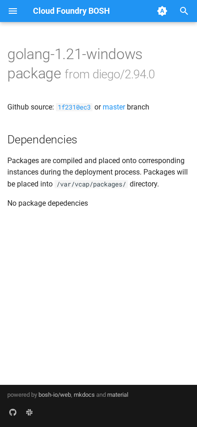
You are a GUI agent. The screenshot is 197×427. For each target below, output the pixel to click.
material (117, 394)
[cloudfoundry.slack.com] (29, 412)
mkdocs (84, 394)
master (114, 107)
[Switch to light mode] (162, 11)
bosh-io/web (54, 394)
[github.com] (12, 412)
